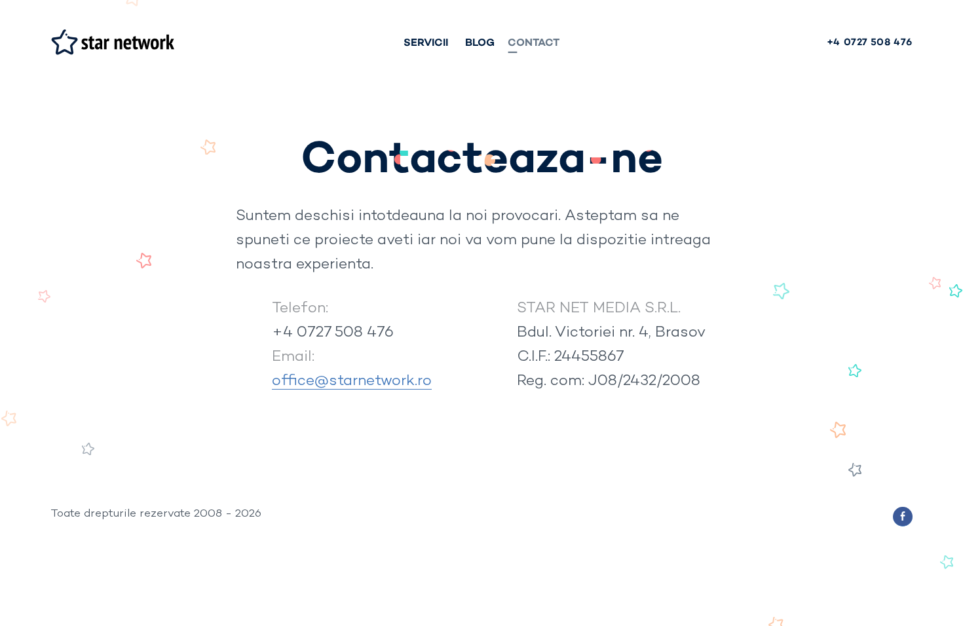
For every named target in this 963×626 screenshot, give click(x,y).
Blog (480, 41)
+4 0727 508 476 (333, 331)
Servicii (426, 41)
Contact (533, 41)
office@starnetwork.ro (352, 380)
